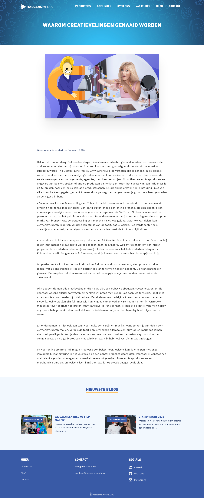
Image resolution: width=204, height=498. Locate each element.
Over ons (123, 5)
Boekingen (104, 5)
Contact (174, 5)
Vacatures (143, 5)
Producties (83, 5)
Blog (159, 5)
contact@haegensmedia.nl (90, 473)
